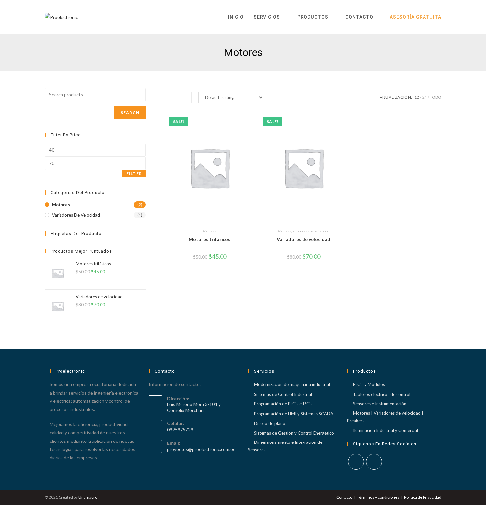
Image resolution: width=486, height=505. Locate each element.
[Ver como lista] (186, 97)
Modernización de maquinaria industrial (292, 384)
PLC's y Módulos (369, 384)
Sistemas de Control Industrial (283, 394)
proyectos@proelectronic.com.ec (201, 449)
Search (130, 112)
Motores (209, 231)
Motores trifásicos (209, 239)
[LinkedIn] (374, 462)
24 (424, 97)
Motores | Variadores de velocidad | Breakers (385, 416)
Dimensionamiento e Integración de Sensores (285, 446)
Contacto (344, 497)
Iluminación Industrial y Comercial (385, 430)
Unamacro (87, 497)
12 (416, 97)
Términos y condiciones (378, 497)
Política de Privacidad (422, 497)
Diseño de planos (270, 423)
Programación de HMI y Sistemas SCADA (293, 413)
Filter (134, 173)
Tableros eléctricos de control (381, 394)
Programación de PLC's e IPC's (283, 403)
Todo (435, 97)
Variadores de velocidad (311, 231)
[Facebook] (356, 462)
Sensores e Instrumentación (379, 403)
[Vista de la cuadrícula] (171, 97)
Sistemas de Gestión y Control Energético (294, 433)
